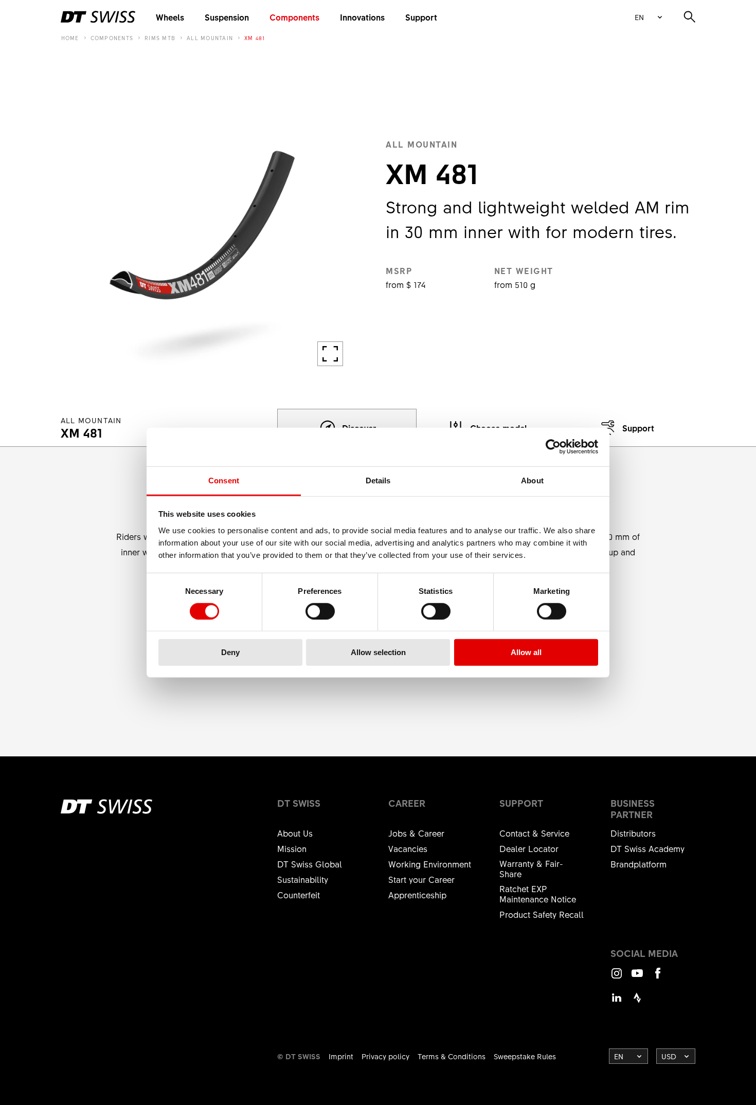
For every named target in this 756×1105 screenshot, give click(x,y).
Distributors (633, 833)
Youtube (637, 978)
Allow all (526, 652)
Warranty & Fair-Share (531, 868)
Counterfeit (298, 894)
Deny (230, 652)
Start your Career (421, 879)
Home (70, 38)
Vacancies (407, 848)
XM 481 (254, 38)
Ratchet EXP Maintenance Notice (537, 893)
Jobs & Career (416, 833)
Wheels (170, 17)
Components (294, 17)
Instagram (616, 978)
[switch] (320, 611)
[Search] (689, 17)
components (112, 38)
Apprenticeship (417, 894)
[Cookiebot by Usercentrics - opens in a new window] (553, 447)
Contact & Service (534, 833)
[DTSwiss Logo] (98, 17)
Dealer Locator (529, 848)
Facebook (658, 978)
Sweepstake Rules (525, 1056)
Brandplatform (638, 863)
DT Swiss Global (309, 863)
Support (421, 17)
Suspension (227, 17)
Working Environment (429, 863)
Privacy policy (385, 1056)
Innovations (362, 17)
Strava (637, 1002)
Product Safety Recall (541, 914)
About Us (295, 833)
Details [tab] (378, 480)
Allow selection (378, 652)
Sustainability (302, 879)
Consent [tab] (223, 480)
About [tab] (532, 480)
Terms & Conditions (451, 1056)
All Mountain (210, 38)
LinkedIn (616, 1002)
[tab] (625, 428)
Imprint (341, 1056)
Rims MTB (160, 38)
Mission (292, 848)
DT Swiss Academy (647, 848)
